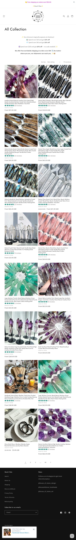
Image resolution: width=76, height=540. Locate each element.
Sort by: (43, 62)
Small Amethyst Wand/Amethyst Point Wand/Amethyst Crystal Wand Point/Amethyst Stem (53, 347)
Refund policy (9, 501)
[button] (4, 16)
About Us (7, 480)
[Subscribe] (36, 512)
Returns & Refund (10, 489)
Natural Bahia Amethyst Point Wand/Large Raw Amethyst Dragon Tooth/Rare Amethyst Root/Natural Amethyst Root (54, 299)
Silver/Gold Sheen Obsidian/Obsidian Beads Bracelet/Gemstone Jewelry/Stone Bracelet (17, 445)
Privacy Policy (9, 493)
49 (45, 462)
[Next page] (50, 462)
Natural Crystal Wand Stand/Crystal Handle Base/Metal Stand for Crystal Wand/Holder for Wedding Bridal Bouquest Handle (20, 249)
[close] (34, 529)
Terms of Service (9, 497)
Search (7, 476)
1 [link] (25, 462)
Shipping (7, 484)
